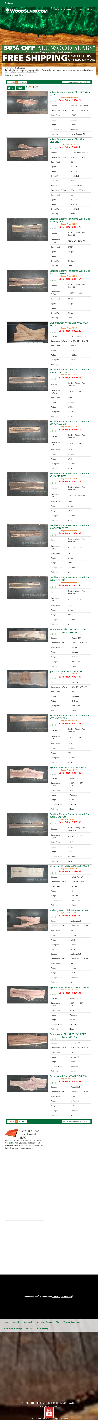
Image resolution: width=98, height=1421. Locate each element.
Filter (19, 87)
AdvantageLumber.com (62, 1296)
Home (7, 75)
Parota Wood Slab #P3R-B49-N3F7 (68, 1034)
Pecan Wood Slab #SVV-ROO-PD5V (68, 1076)
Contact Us (28, 1322)
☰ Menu (8, 3)
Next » (24, 82)
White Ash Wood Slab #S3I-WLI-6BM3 (69, 866)
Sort (10, 87)
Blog (58, 1322)
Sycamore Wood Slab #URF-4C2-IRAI (69, 987)
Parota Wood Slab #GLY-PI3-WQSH (68, 629)
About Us (16, 1322)
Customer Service (44, 1322)
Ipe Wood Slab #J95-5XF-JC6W (66, 671)
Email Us (59, 9)
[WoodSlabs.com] (27, 11)
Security (29, 1328)
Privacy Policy (42, 1328)
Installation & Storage (13, 1328)
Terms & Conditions (72, 1322)
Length (14, 75)
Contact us (9, 1143)
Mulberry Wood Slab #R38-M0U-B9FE (69, 910)
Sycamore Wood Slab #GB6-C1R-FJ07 (70, 767)
